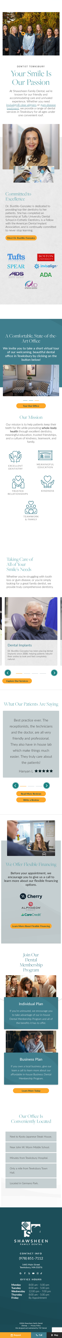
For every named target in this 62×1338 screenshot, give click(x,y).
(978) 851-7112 (31, 1258)
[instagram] (37, 1273)
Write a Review (31, 800)
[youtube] (33, 1273)
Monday (16, 1284)
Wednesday (18, 1291)
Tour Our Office (31, 405)
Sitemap (24, 1325)
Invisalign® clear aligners (21, 105)
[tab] (25, 399)
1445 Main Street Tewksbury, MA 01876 (31, 1266)
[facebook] (24, 1273)
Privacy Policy (36, 1325)
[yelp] (29, 1273)
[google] (20, 1273)
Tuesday (16, 1287)
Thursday (16, 1294)
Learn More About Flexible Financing (31, 926)
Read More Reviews (31, 793)
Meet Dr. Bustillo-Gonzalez (21, 238)
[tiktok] (41, 1273)
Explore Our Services (17, 681)
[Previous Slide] (8, 673)
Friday (15, 1297)
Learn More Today (31, 1090)
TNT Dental (42, 1328)
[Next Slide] (54, 673)
